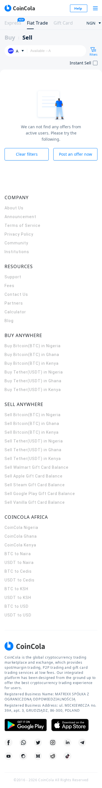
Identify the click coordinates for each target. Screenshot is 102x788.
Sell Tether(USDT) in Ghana (33, 450)
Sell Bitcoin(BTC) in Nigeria (33, 415)
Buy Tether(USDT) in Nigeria (34, 372)
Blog (9, 320)
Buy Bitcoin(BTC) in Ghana (32, 354)
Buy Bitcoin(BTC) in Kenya (32, 363)
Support (13, 277)
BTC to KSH (16, 589)
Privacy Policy (19, 234)
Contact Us (16, 294)
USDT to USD (18, 615)
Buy (10, 37)
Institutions (17, 251)
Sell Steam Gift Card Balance (35, 485)
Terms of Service (23, 225)
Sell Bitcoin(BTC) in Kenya (32, 432)
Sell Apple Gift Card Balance (34, 476)
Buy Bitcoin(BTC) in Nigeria (33, 346)
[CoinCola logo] (19, 8)
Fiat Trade (37, 23)
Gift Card (63, 23)
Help (78, 8)
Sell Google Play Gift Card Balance (40, 493)
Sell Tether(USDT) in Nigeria (34, 441)
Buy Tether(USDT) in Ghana (33, 381)
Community (16, 243)
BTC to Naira (18, 554)
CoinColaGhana (21, 536)
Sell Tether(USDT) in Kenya (33, 458)
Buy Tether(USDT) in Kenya (33, 389)
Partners (14, 303)
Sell (27, 37)
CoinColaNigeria (21, 527)
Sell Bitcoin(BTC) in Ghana (32, 423)
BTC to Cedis (18, 571)
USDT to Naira (19, 562)
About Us (14, 208)
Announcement (20, 216)
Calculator (15, 312)
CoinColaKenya (20, 545)
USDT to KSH (18, 597)
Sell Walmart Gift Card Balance (37, 467)
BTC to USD (17, 606)
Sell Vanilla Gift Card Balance (35, 502)
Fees (9, 285)
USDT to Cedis (20, 580)
